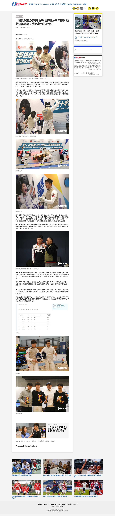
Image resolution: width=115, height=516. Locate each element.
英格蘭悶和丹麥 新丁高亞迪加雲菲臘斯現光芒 (86, 496)
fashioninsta (77, 4)
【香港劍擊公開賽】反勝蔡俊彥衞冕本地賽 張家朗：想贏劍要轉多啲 (57, 429)
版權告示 (61, 511)
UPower (53, 509)
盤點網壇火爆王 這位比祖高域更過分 (21, 475)
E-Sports (46, 4)
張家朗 (23, 441)
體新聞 (31, 4)
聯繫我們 (66, 511)
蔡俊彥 (34, 441)
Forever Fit (38, 4)
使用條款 (49, 511)
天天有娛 (63, 4)
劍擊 (22, 16)
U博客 (84, 4)
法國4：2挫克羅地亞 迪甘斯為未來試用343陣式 (55, 496)
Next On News (53, 424)
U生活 (57, 4)
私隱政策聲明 (55, 511)
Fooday (69, 4)
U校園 (52, 4)
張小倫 (28, 441)
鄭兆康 (53, 441)
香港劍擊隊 (40, 441)
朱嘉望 (47, 441)
